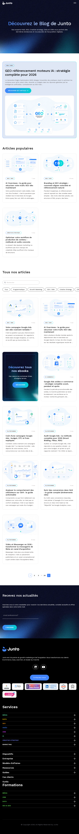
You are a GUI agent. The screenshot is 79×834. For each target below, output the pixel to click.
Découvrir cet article (17, 90)
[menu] (75, 3)
